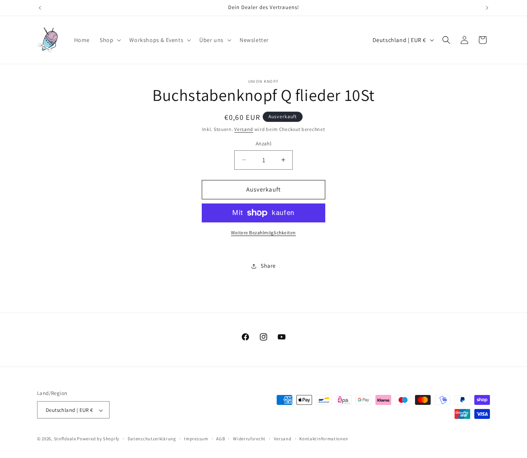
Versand (243, 129)
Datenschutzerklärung (152, 439)
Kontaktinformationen (323, 439)
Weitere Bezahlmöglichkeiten (263, 232)
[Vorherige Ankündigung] (40, 8)
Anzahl (263, 143)
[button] (109, 40)
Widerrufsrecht (249, 439)
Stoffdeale (65, 439)
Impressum (196, 439)
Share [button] (268, 265)
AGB (220, 439)
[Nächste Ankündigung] (487, 8)
